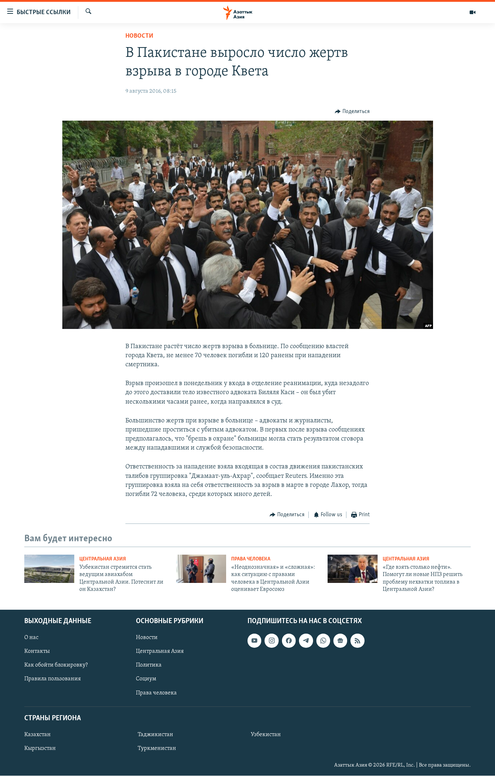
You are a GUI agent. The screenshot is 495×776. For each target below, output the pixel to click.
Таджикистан (155, 735)
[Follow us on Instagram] (271, 641)
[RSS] (357, 641)
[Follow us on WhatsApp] (323, 641)
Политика (149, 665)
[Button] (352, 111)
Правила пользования (52, 679)
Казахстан (37, 735)
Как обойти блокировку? (56, 665)
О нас (31, 638)
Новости (139, 36)
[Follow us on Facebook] (289, 641)
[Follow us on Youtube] (254, 641)
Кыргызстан (40, 748)
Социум (146, 679)
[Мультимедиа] (472, 12)
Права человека (250, 559)
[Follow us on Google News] (340, 641)
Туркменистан (157, 748)
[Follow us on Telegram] (306, 641)
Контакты (37, 652)
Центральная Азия (102, 559)
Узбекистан (266, 735)
